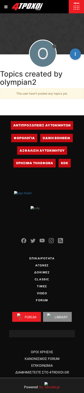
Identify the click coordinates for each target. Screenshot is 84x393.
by (33, 387)
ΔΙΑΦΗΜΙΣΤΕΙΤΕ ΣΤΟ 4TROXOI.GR (42, 372)
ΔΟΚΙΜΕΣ (42, 272)
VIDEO (42, 293)
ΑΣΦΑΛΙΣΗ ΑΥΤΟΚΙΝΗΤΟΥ (42, 150)
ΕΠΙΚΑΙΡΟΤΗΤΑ (41, 258)
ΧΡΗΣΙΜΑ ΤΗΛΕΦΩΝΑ (34, 163)
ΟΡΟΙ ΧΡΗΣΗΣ (42, 352)
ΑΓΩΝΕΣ (42, 265)
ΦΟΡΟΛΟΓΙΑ (24, 138)
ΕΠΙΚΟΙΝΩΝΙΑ (42, 365)
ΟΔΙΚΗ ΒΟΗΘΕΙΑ (56, 138)
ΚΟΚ (64, 163)
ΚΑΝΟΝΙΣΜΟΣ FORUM (42, 359)
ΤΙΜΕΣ (42, 286)
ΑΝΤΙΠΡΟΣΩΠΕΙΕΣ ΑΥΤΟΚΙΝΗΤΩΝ (42, 125)
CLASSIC (42, 279)
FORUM (42, 300)
